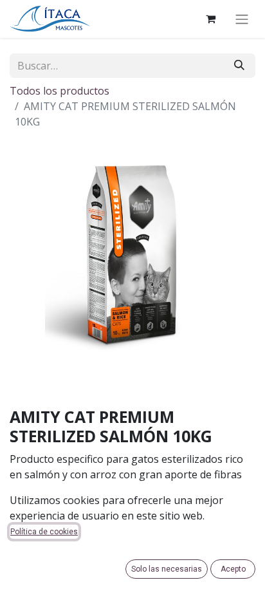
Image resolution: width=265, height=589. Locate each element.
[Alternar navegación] (241, 19)
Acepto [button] (233, 569)
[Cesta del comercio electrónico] (210, 19)
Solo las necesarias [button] (166, 569)
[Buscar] (239, 65)
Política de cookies (44, 531)
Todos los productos (59, 91)
